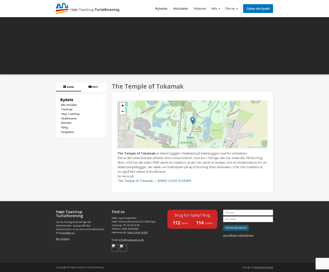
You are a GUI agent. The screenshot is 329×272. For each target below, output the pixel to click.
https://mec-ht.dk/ (137, 232)
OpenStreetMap (261, 147)
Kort (95, 87)
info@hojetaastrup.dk (131, 240)
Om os (230, 8)
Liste (70, 87)
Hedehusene (69, 118)
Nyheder (161, 8)
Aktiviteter (180, 8)
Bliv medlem (63, 239)
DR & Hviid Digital (263, 267)
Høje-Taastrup (70, 114)
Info (214, 8)
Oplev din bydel (258, 8)
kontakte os (68, 232)
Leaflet (251, 147)
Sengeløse (67, 132)
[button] (192, 120)
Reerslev (66, 123)
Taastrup (67, 109)
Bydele (66, 99)
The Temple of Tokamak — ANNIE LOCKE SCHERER (154, 181)
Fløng (64, 127)
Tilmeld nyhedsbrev (236, 227)
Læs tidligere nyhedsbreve (238, 235)
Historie (200, 8)
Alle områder (69, 105)
